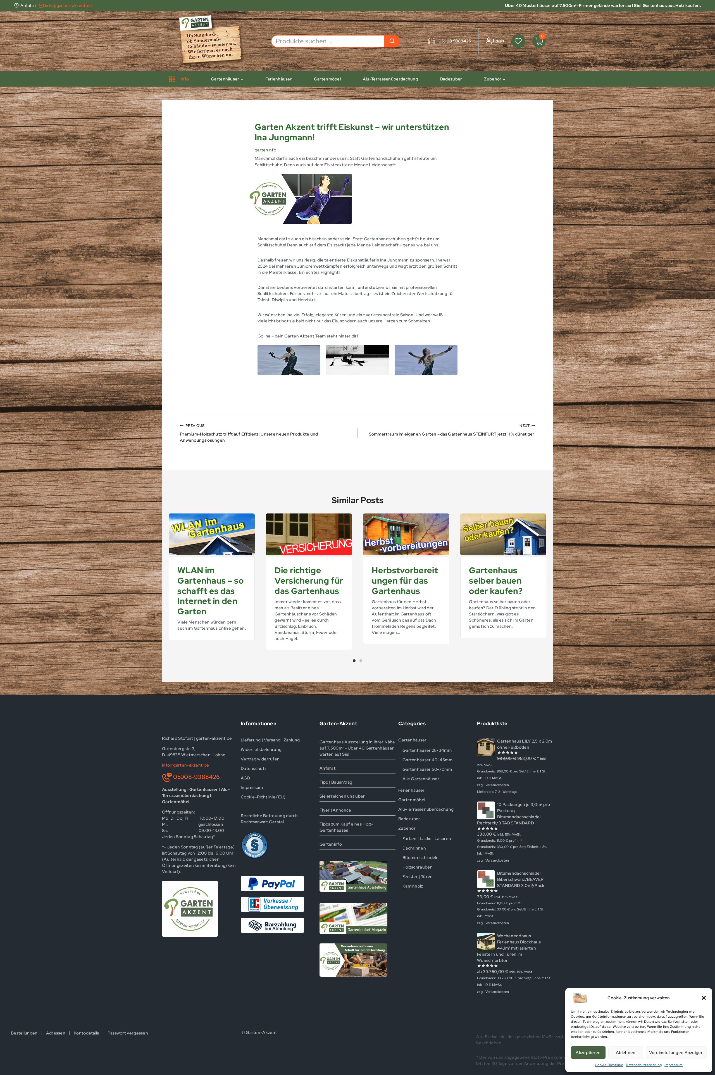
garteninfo (265, 150)
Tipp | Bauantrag (336, 782)
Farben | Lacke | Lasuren (426, 838)
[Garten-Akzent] (214, 41)
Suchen (392, 41)
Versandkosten (497, 785)
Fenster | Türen (417, 876)
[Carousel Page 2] (361, 660)
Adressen (55, 1033)
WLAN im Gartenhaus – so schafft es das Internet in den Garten (210, 591)
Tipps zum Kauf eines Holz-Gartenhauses (346, 827)
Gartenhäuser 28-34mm (427, 750)
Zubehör (407, 828)
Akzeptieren (588, 1052)
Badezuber (451, 79)
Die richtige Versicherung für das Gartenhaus (309, 580)
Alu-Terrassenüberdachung (390, 79)
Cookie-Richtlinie (609, 1065)
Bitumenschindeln (420, 857)
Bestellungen (24, 1033)
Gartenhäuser (412, 740)
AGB (245, 778)
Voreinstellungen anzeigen (676, 1052)
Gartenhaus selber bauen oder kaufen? (496, 580)
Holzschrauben (417, 867)
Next (548, 585)
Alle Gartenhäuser (420, 779)
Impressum (673, 1065)
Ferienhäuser (278, 79)
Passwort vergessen (128, 1033)
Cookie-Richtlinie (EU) (263, 797)
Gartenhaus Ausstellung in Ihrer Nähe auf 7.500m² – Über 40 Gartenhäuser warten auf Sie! (357, 748)
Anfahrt (327, 768)
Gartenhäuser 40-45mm (427, 760)
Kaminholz (412, 886)
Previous (166, 585)
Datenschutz (253, 768)
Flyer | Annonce (335, 810)
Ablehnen (625, 1052)
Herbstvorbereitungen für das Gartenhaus (405, 580)
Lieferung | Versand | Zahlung (270, 740)
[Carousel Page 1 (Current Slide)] (354, 660)
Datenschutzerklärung (644, 1065)
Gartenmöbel (327, 79)
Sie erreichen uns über (342, 796)
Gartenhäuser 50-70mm (427, 769)
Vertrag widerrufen (260, 759)
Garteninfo (331, 844)
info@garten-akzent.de (185, 765)
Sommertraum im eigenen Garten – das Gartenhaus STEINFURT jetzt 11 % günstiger (452, 430)
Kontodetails (86, 1033)
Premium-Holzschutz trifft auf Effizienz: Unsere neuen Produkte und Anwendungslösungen (249, 433)
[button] (704, 998)
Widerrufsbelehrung (261, 749)
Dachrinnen (414, 848)
